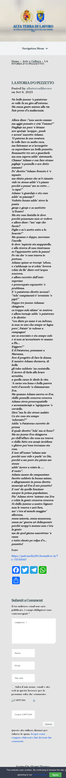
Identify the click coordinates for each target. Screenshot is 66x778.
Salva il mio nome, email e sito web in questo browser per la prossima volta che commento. (31, 691)
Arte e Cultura (32, 61)
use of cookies (40, 774)
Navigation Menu (33, 48)
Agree (55, 775)
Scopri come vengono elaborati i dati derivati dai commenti (31, 738)
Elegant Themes (39, 766)
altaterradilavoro (39, 88)
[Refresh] (34, 701)
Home (15, 61)
